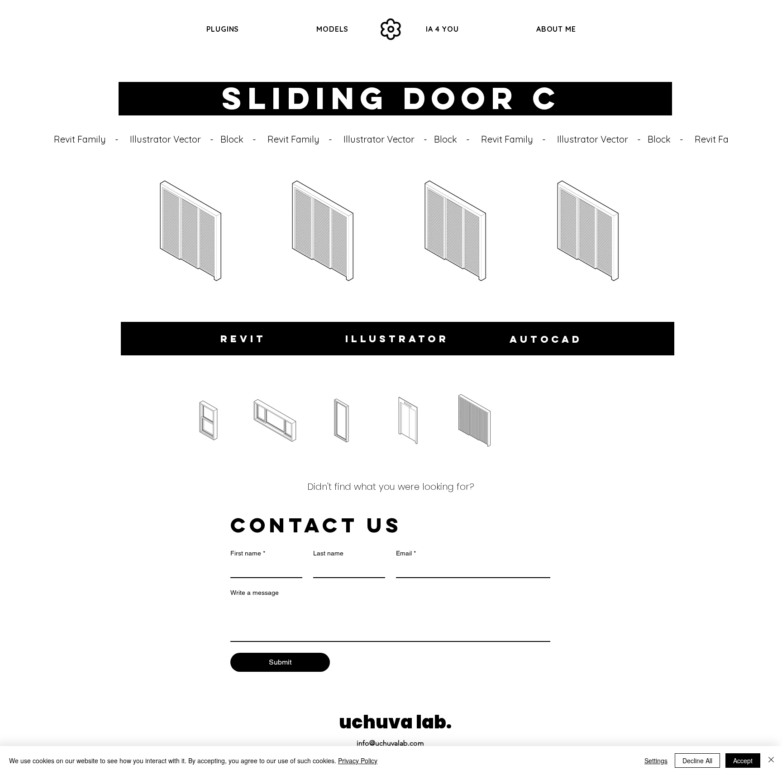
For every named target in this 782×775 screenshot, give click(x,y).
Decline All (697, 760)
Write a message (254, 592)
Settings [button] (656, 760)
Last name (328, 553)
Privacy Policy (357, 760)
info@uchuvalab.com (390, 743)
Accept (743, 760)
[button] (333, 29)
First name (247, 553)
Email (406, 553)
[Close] (771, 760)
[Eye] (390, 28)
